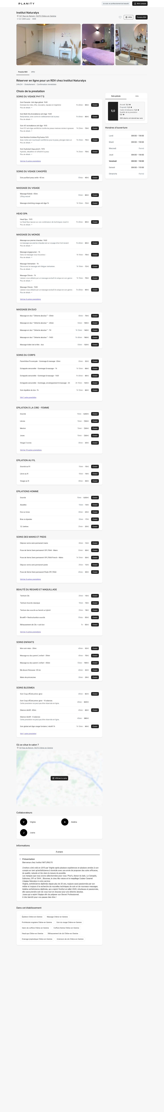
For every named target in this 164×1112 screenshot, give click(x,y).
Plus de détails (25, 108)
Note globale (115, 96)
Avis (137, 96)
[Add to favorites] (120, 17)
